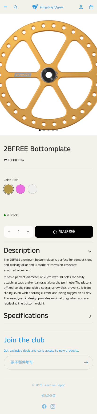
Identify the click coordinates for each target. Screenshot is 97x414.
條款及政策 (48, 396)
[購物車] (91, 7)
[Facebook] (44, 406)
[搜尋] (15, 7)
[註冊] (86, 363)
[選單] (5, 7)
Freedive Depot (54, 385)
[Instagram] (53, 406)
